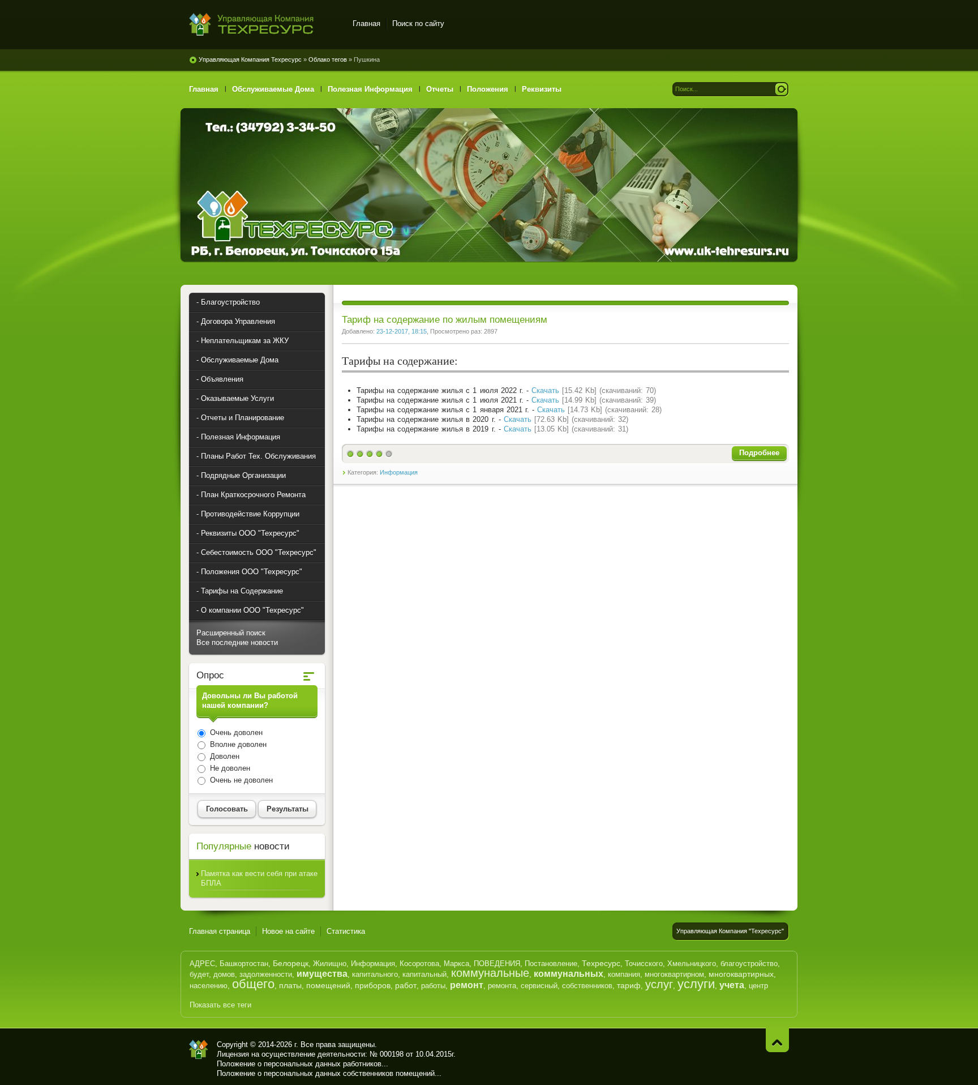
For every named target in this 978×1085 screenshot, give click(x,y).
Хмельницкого (691, 963)
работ (406, 985)
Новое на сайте (288, 931)
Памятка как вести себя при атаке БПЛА (259, 878)
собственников (587, 985)
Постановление (551, 963)
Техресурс (601, 963)
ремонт (466, 985)
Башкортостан (244, 963)
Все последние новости (237, 642)
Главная (366, 23)
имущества (322, 974)
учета (731, 985)
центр (758, 985)
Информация (399, 472)
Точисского (644, 963)
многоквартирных (741, 974)
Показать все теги (220, 1005)
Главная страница (219, 931)
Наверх (777, 1040)
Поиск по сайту (418, 23)
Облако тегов (327, 59)
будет (199, 974)
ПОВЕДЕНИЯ (497, 963)
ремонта (502, 985)
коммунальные (490, 973)
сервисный (539, 985)
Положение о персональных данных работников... (302, 1064)
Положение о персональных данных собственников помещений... (329, 1073)
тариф (629, 985)
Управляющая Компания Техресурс (250, 59)
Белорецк (290, 963)
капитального (375, 974)
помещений (328, 985)
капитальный (424, 974)
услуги (696, 984)
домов (224, 974)
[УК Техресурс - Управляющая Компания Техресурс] (264, 25)
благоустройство (749, 963)
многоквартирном (674, 974)
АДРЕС (202, 963)
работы (433, 985)
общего (253, 984)
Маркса (456, 963)
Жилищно (329, 963)
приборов (373, 985)
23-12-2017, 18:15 (401, 331)
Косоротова (419, 963)
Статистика (346, 931)
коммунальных (568, 974)
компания (624, 974)
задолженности (265, 974)
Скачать (545, 390)
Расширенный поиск (230, 633)
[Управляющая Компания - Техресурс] (198, 1049)
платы (290, 985)
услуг (659, 984)
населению (209, 985)
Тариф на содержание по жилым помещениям (444, 319)
